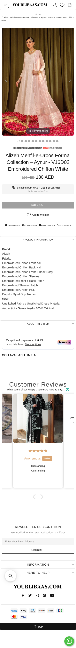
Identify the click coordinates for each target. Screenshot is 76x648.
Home (38, 14)
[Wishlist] (62, 5)
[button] (35, 496)
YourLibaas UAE (30, 4)
